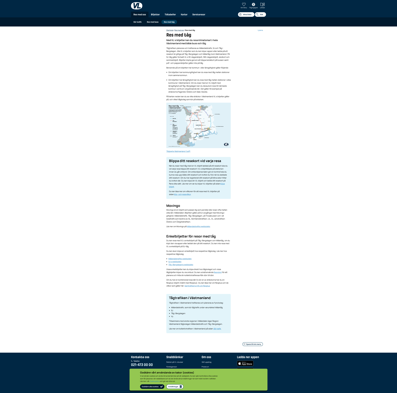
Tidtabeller (170, 14)
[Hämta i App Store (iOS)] (245, 363)
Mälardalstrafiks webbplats (198, 226)
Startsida (169, 30)
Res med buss (152, 22)
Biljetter (155, 14)
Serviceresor (198, 14)
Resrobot (218, 272)
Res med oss (139, 14)
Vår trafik (137, 22)
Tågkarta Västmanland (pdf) (178, 151)
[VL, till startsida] (136, 5)
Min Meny (244, 8)
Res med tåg (169, 22)
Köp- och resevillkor (182, 194)
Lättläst (262, 8)
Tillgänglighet (253, 8)
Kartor (184, 14)
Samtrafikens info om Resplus (197, 286)
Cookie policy (155, 381)
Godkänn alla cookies (150, 386)
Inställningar (173, 386)
